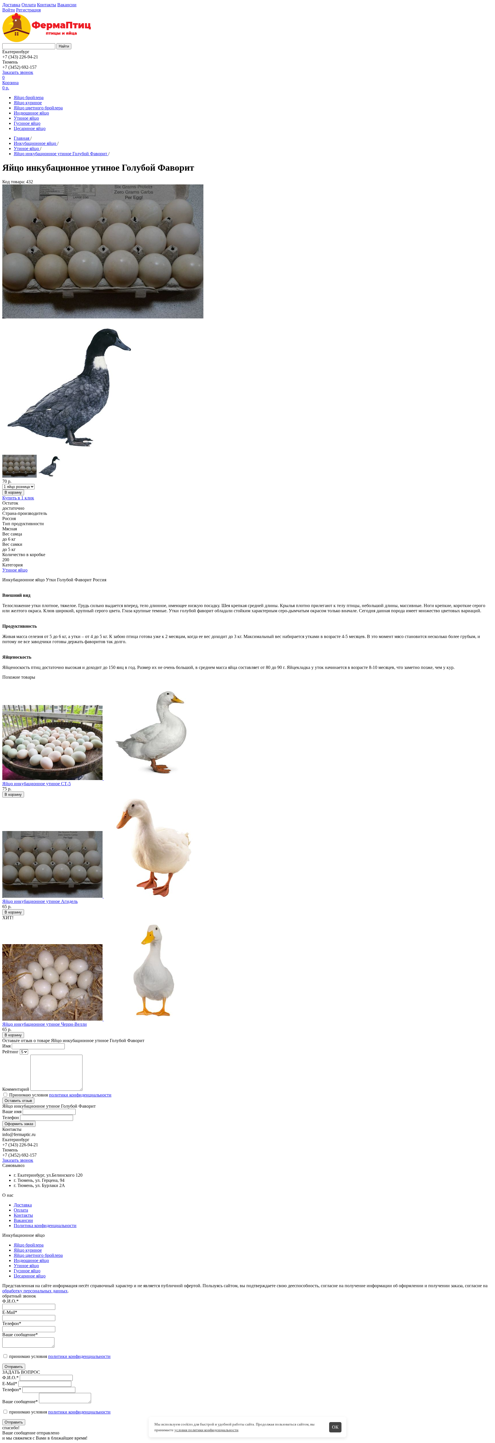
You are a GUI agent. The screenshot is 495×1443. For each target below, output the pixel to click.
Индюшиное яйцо (31, 113)
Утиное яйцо (26, 118)
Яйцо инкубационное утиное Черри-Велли (44, 1024)
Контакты (46, 4)
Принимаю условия (59, 1094)
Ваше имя (11, 1111)
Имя (6, 1046)
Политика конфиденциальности (45, 1225)
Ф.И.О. (10, 1301)
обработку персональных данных (35, 1290)
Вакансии (66, 4)
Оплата (28, 4)
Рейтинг (10, 1051)
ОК (335, 1427)
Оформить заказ (19, 1124)
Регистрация (28, 9)
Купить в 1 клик (18, 497)
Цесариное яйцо (30, 128)
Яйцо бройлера (29, 97)
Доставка (11, 4)
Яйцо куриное (28, 102)
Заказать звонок (17, 72)
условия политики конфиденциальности (206, 1430)
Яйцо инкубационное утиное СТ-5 (36, 783)
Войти (8, 9)
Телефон (10, 1117)
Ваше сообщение (20, 1334)
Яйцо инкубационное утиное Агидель (40, 901)
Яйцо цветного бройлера (38, 107)
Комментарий (15, 1089)
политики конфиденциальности (80, 1094)
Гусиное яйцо (27, 123)
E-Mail (9, 1312)
